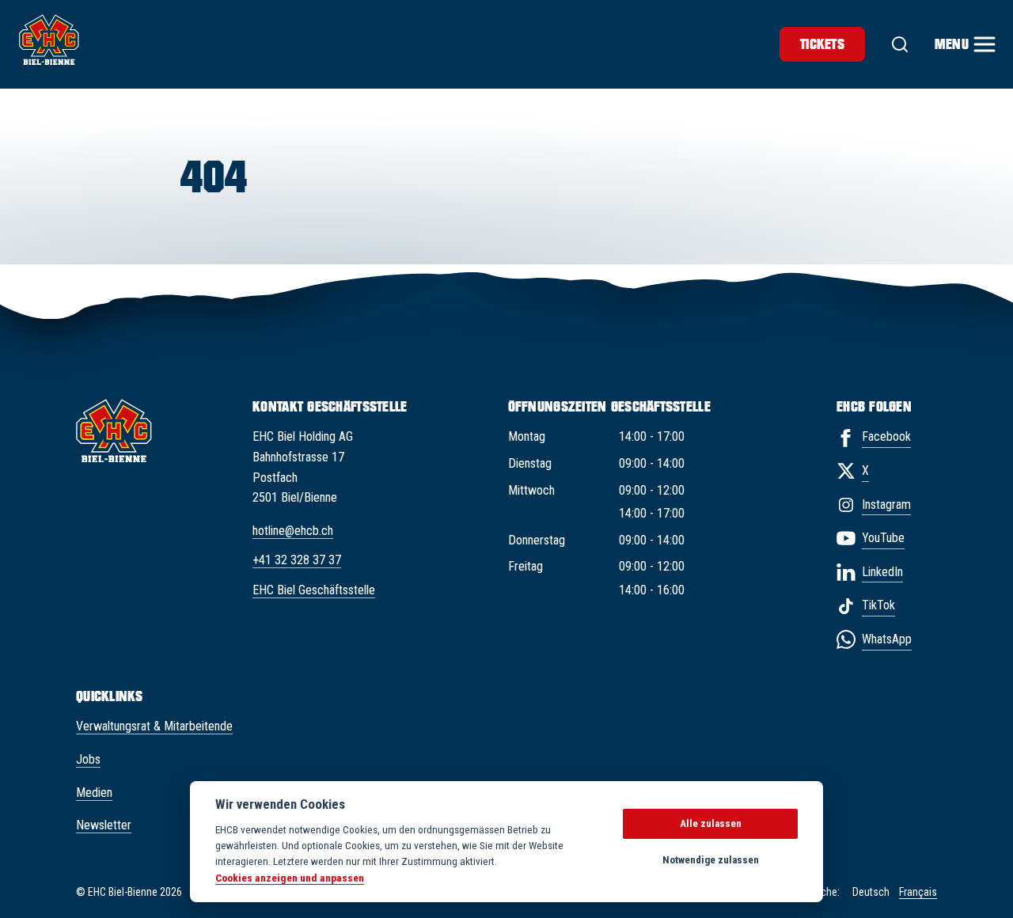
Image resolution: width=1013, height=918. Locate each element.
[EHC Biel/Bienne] (49, 39)
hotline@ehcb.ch (292, 530)
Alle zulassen (711, 823)
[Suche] (899, 44)
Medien (94, 792)
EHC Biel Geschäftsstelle (313, 589)
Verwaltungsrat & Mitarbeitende (154, 726)
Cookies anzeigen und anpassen (289, 877)
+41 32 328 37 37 (296, 559)
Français (918, 892)
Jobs (88, 759)
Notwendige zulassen (710, 860)
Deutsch (871, 892)
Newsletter (103, 825)
